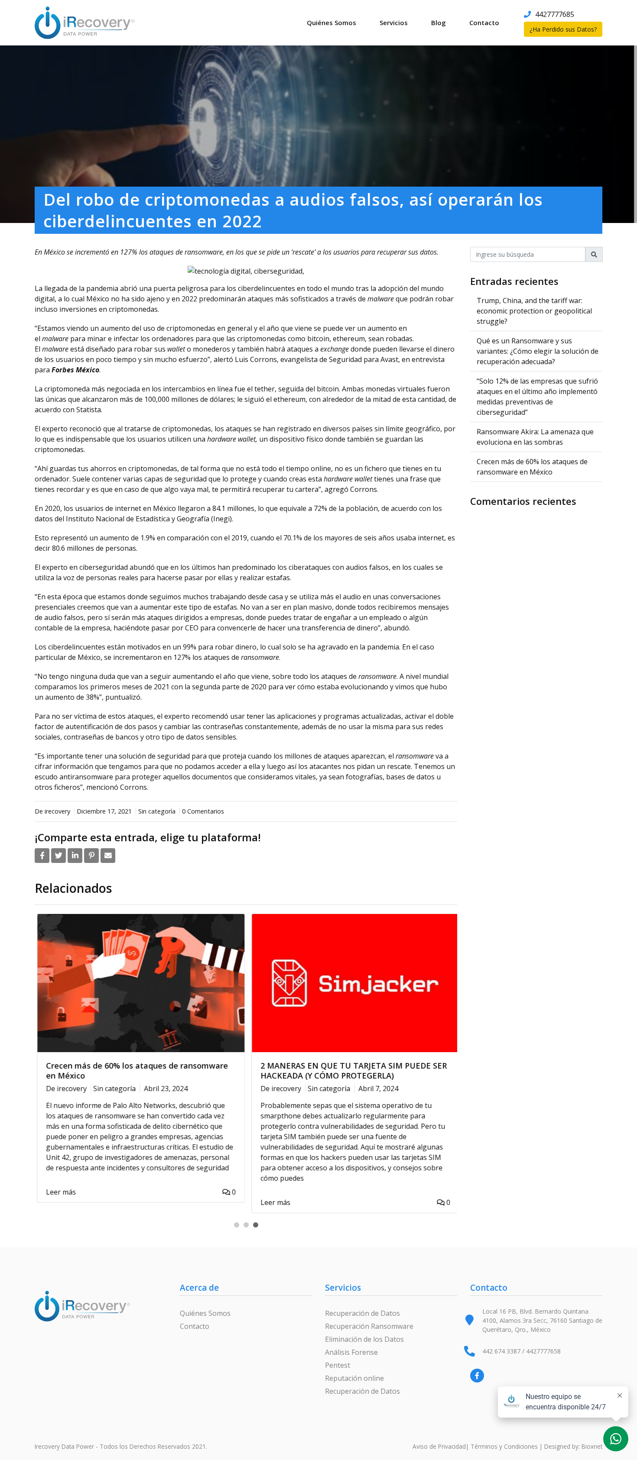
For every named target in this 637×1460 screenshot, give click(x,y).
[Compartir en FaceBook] (42, 855)
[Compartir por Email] (108, 855)
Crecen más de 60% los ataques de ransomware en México (135, 1070)
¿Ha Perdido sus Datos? (563, 29)
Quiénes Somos (331, 22)
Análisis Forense (351, 1352)
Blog (438, 22)
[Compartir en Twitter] (58, 855)
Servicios (394, 22)
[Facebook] (477, 1375)
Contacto (484, 22)
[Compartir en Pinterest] (91, 855)
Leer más (59, 1192)
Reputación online (354, 1378)
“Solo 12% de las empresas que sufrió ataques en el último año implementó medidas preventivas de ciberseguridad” (537, 396)
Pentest (337, 1365)
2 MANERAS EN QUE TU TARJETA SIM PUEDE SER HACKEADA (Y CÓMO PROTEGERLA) (351, 1070)
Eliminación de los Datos (364, 1339)
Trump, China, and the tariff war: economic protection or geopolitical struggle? (534, 311)
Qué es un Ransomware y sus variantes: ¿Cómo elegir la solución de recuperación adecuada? (537, 351)
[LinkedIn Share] (75, 855)
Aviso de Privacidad (439, 1446)
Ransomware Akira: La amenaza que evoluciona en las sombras (535, 437)
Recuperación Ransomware (369, 1326)
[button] (236, 1224)
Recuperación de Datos (362, 1313)
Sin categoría (157, 811)
